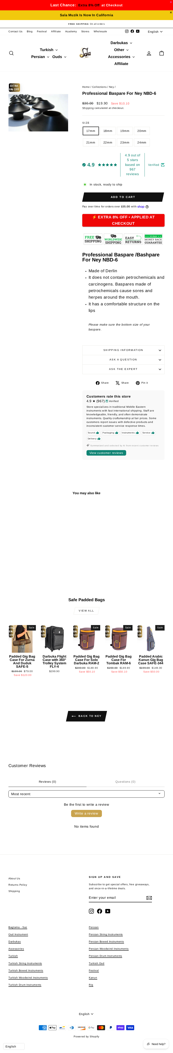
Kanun (93, 977)
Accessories (119, 57)
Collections (99, 86)
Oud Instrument (18, 934)
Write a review (86, 813)
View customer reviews (106, 453)
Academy (71, 31)
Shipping (88, 108)
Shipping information (123, 350)
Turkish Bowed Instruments (25, 970)
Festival (42, 31)
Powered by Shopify (86, 1036)
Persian (38, 57)
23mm (124, 142)
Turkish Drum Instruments (24, 984)
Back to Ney (89, 716)
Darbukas (120, 43)
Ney (111, 86)
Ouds (57, 57)
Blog (30, 31)
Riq (91, 984)
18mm (107, 131)
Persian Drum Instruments (105, 955)
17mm (90, 131)
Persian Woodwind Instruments (109, 948)
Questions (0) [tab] (125, 781)
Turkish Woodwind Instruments (28, 977)
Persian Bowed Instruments (106, 941)
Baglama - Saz (17, 927)
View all (86, 610)
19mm (124, 131)
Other (119, 50)
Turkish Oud (96, 963)
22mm (107, 142)
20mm (141, 131)
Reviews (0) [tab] (47, 781)
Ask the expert (123, 369)
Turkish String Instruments (25, 963)
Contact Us (15, 31)
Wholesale (100, 31)
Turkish (47, 50)
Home (86, 86)
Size (86, 122)
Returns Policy (17, 884)
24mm (141, 142)
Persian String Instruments (106, 934)
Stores (85, 31)
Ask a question (123, 359)
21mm (90, 142)
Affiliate (56, 31)
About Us (14, 878)
